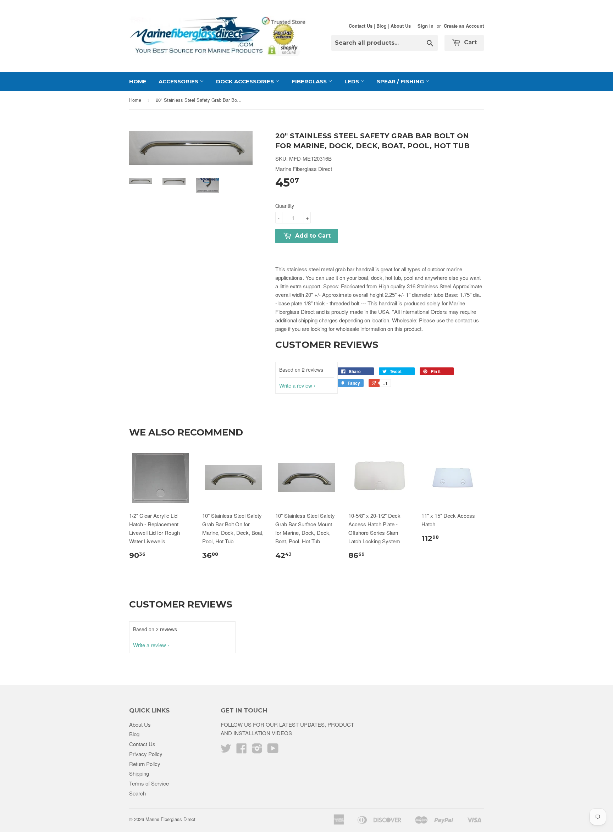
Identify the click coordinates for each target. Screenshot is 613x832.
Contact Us (360, 26)
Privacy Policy (145, 754)
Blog (381, 26)
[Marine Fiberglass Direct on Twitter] (226, 750)
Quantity (284, 205)
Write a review (295, 385)
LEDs (352, 81)
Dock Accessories (245, 81)
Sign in (425, 26)
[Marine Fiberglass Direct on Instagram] (257, 750)
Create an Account (464, 26)
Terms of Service (149, 783)
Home (138, 81)
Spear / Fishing (401, 81)
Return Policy (144, 763)
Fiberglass (310, 81)
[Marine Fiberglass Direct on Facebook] (241, 750)
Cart (469, 42)
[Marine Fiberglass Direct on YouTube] (272, 750)
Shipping (139, 773)
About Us (401, 26)
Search (137, 793)
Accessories (179, 81)
